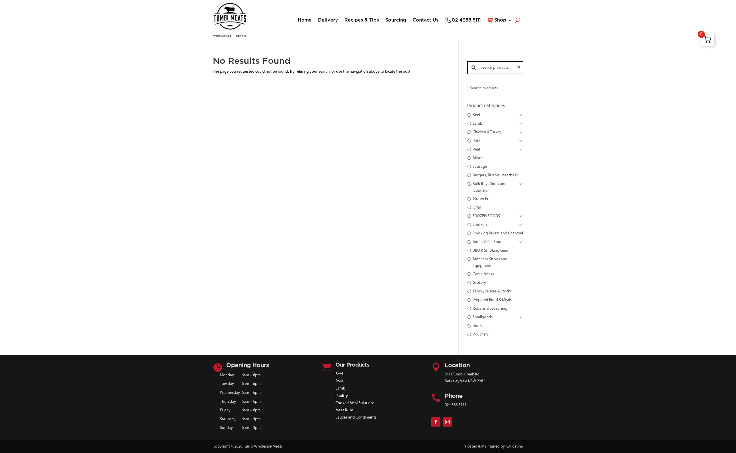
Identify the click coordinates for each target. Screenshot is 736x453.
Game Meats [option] (483, 274)
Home (305, 20)
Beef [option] (476, 115)
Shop (500, 20)
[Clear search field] (519, 67)
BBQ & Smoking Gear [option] (490, 250)
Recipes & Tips (361, 20)
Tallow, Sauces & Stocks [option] (492, 291)
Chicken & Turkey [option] (487, 132)
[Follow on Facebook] (435, 422)
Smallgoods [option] (483, 317)
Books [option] (478, 326)
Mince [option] (478, 158)
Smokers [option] (480, 225)
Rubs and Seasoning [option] (490, 309)
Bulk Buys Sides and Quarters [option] (490, 187)
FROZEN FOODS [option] (486, 216)
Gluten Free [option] (482, 199)
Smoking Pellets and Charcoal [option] (498, 233)
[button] (495, 115)
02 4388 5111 (466, 20)
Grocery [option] (479, 283)
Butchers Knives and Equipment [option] (490, 262)
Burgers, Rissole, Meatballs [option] (495, 175)
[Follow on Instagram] (447, 422)
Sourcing (395, 20)
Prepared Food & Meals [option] (492, 300)
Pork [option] (476, 141)
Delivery (328, 20)
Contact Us (425, 20)
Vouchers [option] (481, 334)
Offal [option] (477, 207)
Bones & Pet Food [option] (488, 242)
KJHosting (514, 446)
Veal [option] (476, 149)
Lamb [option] (477, 124)
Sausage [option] (480, 167)
